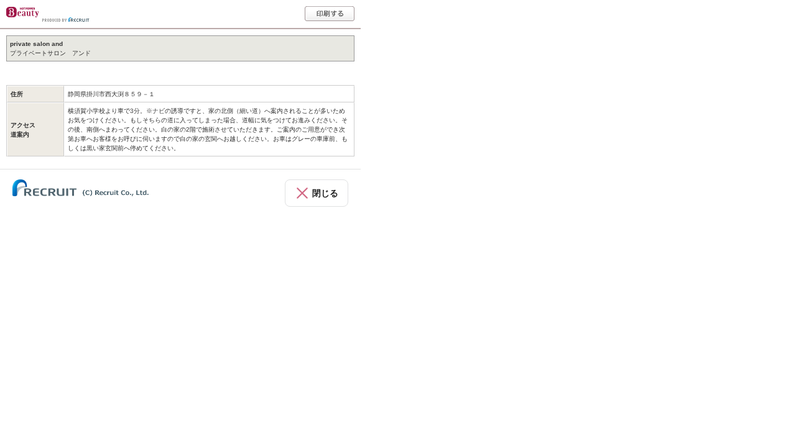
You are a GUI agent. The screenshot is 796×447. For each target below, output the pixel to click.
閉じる (325, 193)
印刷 (329, 13)
